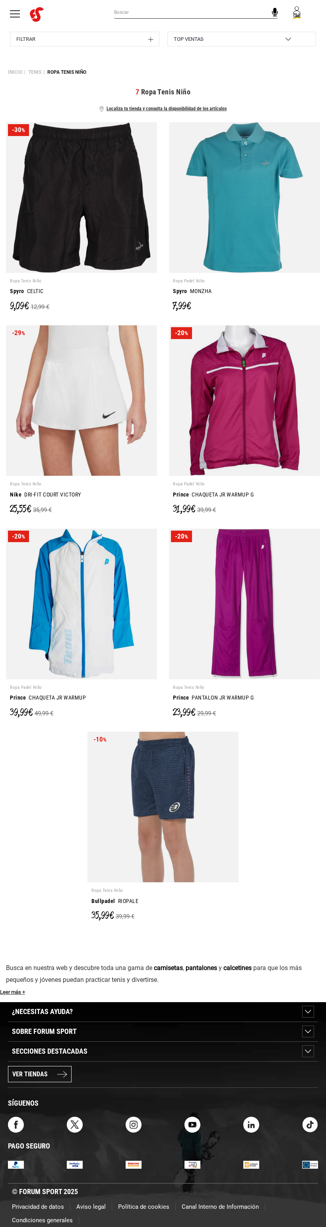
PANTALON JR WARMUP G (213, 697)
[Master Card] (134, 1164)
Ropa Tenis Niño (66, 72)
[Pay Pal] (16, 1164)
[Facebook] (16, 1124)
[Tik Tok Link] (310, 1124)
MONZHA (192, 291)
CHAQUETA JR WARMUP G (213, 494)
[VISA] (75, 1164)
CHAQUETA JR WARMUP (48, 697)
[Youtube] (192, 1124)
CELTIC (27, 291)
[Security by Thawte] (192, 1164)
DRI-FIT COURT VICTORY (45, 494)
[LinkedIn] (251, 1124)
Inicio (15, 72)
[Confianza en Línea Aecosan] (251, 1164)
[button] (308, 1198)
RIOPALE (114, 901)
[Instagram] (134, 1124)
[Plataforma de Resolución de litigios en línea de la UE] (310, 1164)
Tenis (34, 72)
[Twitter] (75, 1124)
